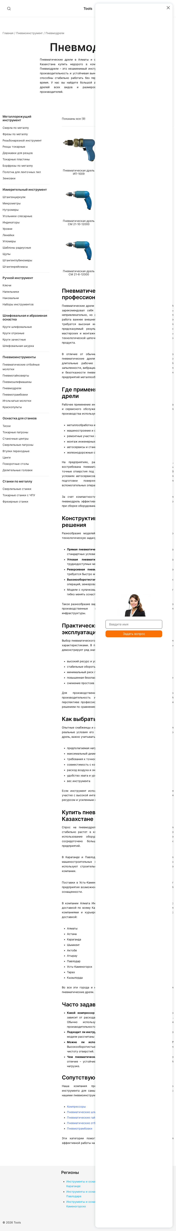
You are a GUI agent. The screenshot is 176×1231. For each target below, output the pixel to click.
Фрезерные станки (15, 501)
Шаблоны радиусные (17, 247)
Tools (88, 9)
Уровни (7, 228)
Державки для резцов (18, 153)
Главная (8, 33)
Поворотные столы (16, 463)
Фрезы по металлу (15, 134)
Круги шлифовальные (17, 326)
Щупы (6, 254)
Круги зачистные (14, 339)
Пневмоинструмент (29, 33)
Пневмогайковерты (16, 375)
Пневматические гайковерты (87, 1117)
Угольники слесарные (17, 216)
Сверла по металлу (16, 127)
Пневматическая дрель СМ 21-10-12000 (79, 222)
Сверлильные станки (17, 489)
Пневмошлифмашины (17, 382)
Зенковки (9, 178)
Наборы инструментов (18, 304)
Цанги (7, 457)
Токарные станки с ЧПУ (19, 495)
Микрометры (12, 203)
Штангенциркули (14, 197)
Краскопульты (12, 407)
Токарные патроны (15, 432)
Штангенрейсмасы (15, 266)
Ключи (7, 285)
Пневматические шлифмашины (88, 1112)
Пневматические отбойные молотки (92, 1123)
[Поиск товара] (9, 8)
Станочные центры (16, 438)
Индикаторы (11, 222)
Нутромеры (11, 209)
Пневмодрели (12, 388)
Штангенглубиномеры (17, 260)
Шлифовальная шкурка (18, 346)
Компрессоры (76, 1106)
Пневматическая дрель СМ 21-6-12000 (79, 272)
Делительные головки (17, 470)
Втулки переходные (16, 451)
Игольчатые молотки (17, 400)
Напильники (11, 291)
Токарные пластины (16, 159)
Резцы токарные (14, 146)
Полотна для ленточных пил (22, 172)
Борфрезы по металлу (18, 165)
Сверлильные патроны (18, 444)
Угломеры (9, 241)
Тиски (7, 426)
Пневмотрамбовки (79, 1128)
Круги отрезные (13, 333)
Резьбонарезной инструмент (22, 140)
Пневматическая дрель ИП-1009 (79, 172)
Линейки (8, 235)
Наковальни (11, 298)
